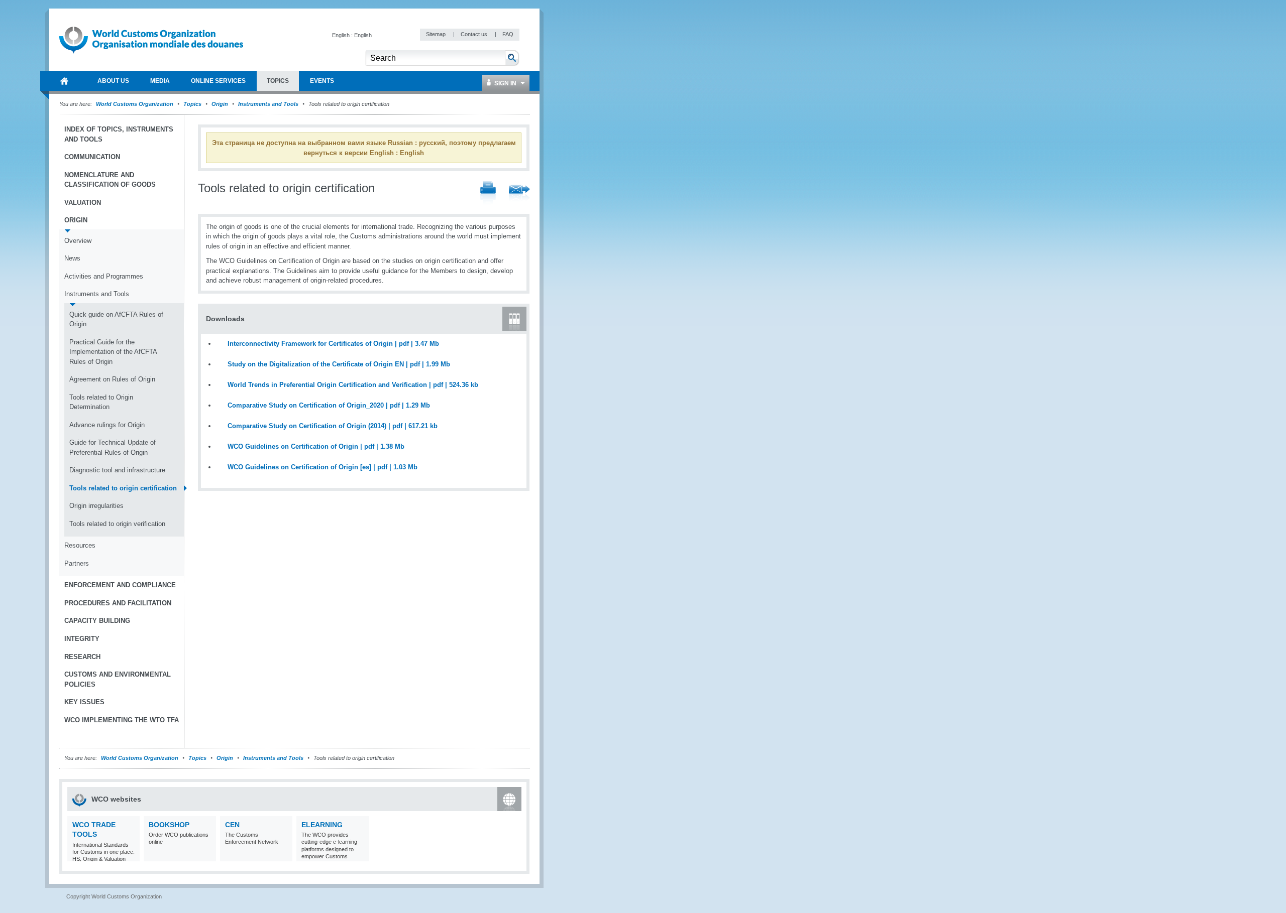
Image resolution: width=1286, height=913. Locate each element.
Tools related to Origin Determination (101, 402)
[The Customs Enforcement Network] (283, 855)
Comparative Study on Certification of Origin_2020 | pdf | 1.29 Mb (329, 405)
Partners (76, 563)
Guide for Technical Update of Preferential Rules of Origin (112, 447)
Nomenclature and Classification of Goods (110, 180)
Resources (79, 545)
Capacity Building (97, 620)
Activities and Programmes (103, 276)
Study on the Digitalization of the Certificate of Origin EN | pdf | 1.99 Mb (339, 364)
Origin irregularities (96, 505)
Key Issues (84, 702)
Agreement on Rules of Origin (112, 379)
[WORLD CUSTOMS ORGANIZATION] (64, 81)
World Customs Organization (135, 104)
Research (82, 657)
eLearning (322, 825)
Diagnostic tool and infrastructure (117, 470)
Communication (92, 157)
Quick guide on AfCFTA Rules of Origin (116, 319)
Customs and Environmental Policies (117, 679)
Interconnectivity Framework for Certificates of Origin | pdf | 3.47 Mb (333, 343)
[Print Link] (488, 193)
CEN (232, 825)
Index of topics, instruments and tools (118, 134)
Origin (219, 104)
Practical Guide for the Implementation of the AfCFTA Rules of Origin (113, 351)
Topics (192, 104)
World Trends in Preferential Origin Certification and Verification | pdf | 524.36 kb (353, 384)
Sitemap (436, 34)
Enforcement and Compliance (120, 585)
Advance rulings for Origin (107, 425)
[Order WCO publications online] (207, 855)
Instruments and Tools (268, 104)
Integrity (81, 638)
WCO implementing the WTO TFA (121, 720)
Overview (77, 240)
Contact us (475, 34)
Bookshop (169, 825)
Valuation (82, 202)
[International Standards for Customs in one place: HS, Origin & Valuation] (131, 855)
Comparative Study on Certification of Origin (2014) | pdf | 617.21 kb (333, 426)
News (72, 258)
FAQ (507, 34)
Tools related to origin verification (117, 524)
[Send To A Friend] (519, 194)
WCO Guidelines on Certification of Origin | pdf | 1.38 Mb (316, 446)
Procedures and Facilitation (117, 603)
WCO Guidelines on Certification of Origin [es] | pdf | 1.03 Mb (322, 467)
